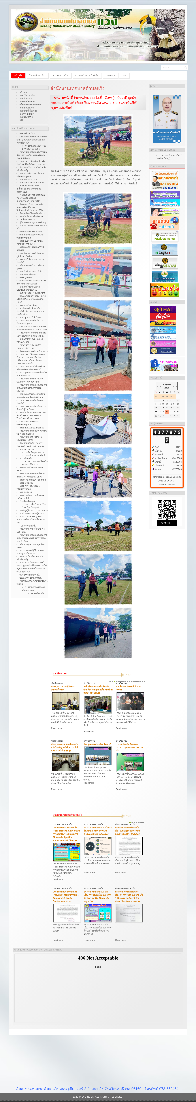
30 (156, 416)
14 (138, 681)
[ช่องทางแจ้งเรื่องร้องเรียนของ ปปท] (165, 203)
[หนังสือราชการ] (164, 236)
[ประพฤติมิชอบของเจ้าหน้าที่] (165, 211)
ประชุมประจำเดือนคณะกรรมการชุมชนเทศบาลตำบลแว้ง (129, 747)
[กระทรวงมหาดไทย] (163, 350)
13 (136, 681)
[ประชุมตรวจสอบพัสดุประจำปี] (98, 755)
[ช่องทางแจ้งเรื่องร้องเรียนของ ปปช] (165, 194)
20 (171, 408)
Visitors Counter (167, 484)
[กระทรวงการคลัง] (163, 330)
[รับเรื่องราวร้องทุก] (164, 180)
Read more (56, 728)
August (167, 384)
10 (129, 681)
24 (159, 412)
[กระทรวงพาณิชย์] (163, 343)
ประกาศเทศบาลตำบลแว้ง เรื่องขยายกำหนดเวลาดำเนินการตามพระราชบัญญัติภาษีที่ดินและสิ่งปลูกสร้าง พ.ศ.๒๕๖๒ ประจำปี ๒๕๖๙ (66, 834)
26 (167, 412)
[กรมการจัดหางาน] (164, 276)
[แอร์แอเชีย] (163, 316)
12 (134, 681)
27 (171, 412)
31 (159, 416)
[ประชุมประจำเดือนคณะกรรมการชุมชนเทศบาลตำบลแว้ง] (130, 762)
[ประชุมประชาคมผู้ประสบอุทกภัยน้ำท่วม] (65, 701)
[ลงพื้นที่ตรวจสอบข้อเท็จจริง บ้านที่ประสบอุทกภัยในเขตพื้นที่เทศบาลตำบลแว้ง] (98, 704)
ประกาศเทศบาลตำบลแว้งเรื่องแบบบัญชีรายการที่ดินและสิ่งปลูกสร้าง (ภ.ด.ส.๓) (127, 830)
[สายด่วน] (164, 223)
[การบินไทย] (163, 309)
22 (178, 408)
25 (163, 412)
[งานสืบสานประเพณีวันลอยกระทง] (130, 701)
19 (167, 408)
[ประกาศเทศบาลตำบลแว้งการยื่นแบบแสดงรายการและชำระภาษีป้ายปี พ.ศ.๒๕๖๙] (98, 845)
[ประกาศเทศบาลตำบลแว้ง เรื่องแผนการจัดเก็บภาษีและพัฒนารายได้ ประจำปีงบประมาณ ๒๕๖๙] (67, 913)
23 (156, 412)
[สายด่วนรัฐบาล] (164, 250)
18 (163, 408)
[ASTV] (163, 323)
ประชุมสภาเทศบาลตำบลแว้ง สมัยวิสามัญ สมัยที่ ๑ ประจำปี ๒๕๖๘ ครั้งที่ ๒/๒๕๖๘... (64, 747)
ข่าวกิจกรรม (57, 683)
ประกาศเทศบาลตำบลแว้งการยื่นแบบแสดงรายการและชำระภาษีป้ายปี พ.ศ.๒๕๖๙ (98, 830)
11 (132, 681)
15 (140, 681)
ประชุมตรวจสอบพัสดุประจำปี (97, 744)
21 (174, 408)
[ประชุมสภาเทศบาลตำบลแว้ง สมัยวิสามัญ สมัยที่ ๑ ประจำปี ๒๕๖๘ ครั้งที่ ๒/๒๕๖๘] (65, 762)
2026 (166, 387)
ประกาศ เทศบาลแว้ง (62, 824)
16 (142, 681)
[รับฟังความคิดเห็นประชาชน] (164, 263)
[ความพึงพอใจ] (164, 290)
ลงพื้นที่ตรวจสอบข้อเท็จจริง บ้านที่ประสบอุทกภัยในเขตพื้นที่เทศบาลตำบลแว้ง (98, 689)
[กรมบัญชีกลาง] (163, 336)
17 (144, 681)
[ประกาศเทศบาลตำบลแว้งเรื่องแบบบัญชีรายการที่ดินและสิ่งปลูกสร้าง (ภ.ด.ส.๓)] (129, 845)
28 (174, 412)
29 (178, 412)
